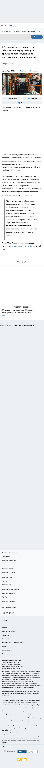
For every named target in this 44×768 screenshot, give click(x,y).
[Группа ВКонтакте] (11, 98)
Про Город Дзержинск (8, 593)
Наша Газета (6, 565)
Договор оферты (7, 639)
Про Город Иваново (8, 568)
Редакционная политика (9, 631)
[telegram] (26, 262)
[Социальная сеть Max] (22, 102)
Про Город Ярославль (8, 572)
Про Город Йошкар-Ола (9, 560)
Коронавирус (8, 63)
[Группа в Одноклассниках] (6, 613)
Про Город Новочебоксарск (10, 552)
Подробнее (37, 708)
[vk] (19, 262)
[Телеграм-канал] (32, 98)
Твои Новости (6, 556)
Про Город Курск (7, 577)
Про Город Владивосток (9, 597)
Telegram (4, 620)
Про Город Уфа (6, 584)
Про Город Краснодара (9, 601)
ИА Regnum (15, 170)
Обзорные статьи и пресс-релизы (12, 642)
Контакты (5, 627)
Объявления (5, 635)
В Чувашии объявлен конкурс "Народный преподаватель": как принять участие (17, 312)
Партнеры (5, 654)
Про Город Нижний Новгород (10, 589)
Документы (31, 31)
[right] (42, 31)
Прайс (4, 646)
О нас (4, 624)
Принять (37, 37)
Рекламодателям (7, 650)
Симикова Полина (28, 71)
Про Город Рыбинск (8, 581)
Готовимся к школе (20, 31)
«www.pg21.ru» (16, 660)
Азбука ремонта (6, 31)
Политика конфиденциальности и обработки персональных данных (21, 711)
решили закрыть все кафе (21, 246)
